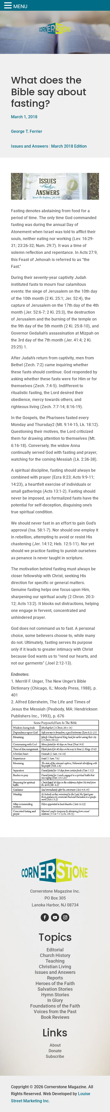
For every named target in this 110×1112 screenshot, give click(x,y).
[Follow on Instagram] (65, 917)
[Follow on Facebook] (45, 917)
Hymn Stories (55, 995)
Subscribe (55, 1056)
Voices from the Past (55, 1011)
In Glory (55, 1000)
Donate (55, 1051)
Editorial (55, 950)
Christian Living (55, 966)
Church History (55, 955)
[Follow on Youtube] (55, 917)
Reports (55, 978)
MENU (20, 6)
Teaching (55, 961)
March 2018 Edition (69, 146)
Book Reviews (55, 1017)
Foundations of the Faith (55, 1006)
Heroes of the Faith (55, 983)
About (55, 1045)
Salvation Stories (55, 989)
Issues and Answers (29, 146)
